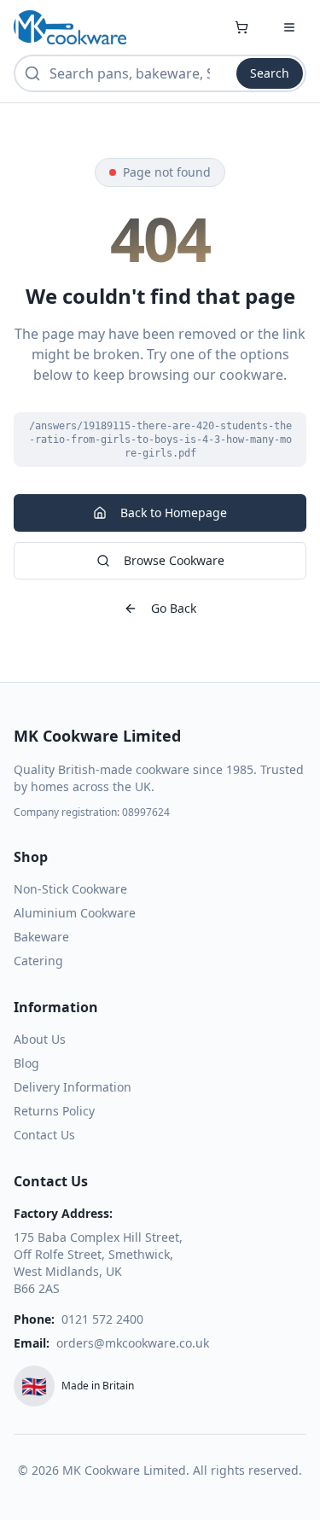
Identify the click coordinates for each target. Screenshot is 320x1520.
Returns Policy (54, 1111)
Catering (38, 960)
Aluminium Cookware (75, 913)
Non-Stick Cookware (70, 889)
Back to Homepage (173, 512)
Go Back (173, 608)
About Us (40, 1039)
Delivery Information (72, 1087)
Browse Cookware (174, 560)
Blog (26, 1063)
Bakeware (41, 937)
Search (269, 73)
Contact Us (44, 1135)
